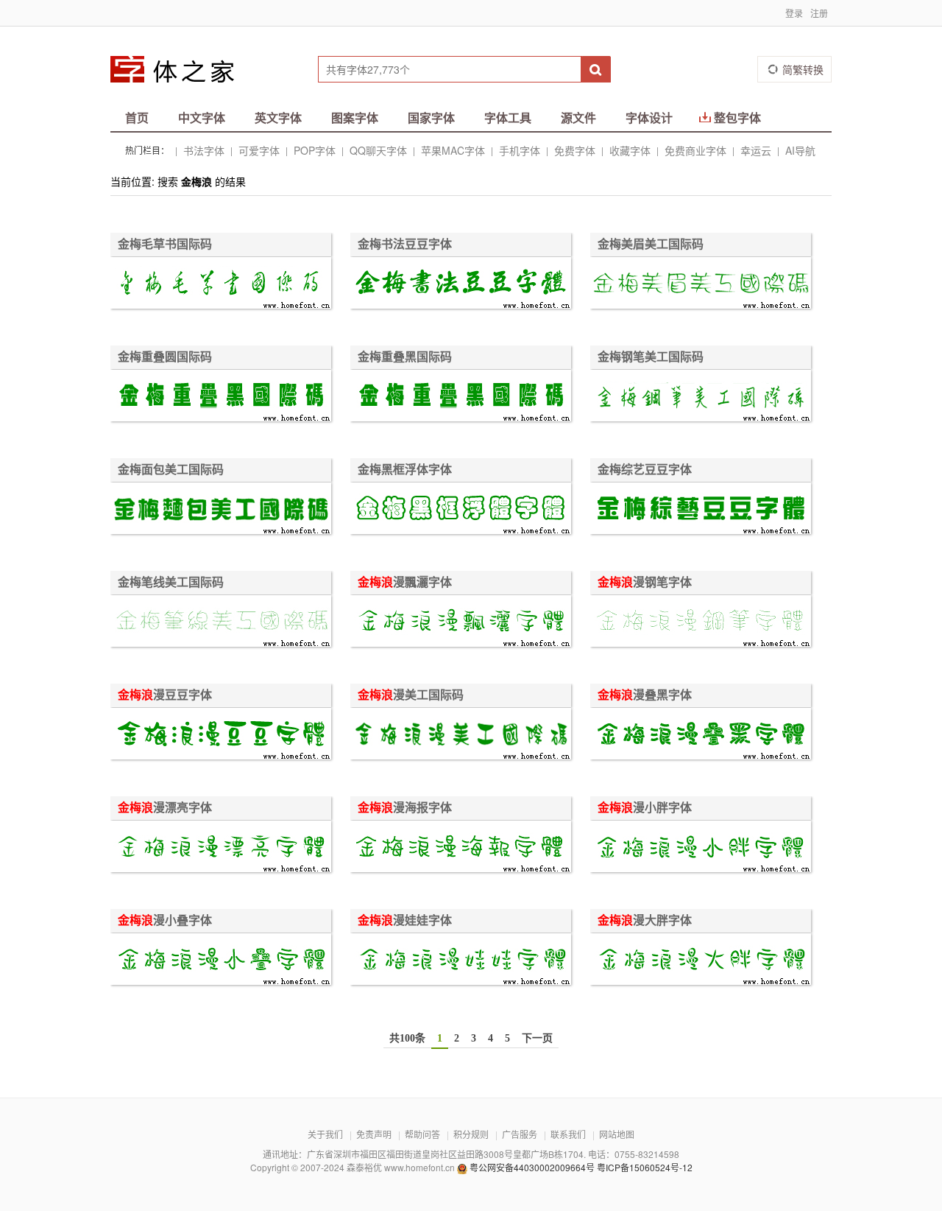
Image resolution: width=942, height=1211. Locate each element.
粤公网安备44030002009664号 (532, 1167)
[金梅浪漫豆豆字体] (220, 735)
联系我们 (568, 1134)
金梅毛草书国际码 (165, 243)
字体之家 (181, 69)
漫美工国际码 (411, 694)
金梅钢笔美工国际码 (651, 356)
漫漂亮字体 (165, 807)
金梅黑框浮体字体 (405, 469)
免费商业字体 (695, 150)
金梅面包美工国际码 (171, 469)
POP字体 (315, 150)
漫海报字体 (405, 807)
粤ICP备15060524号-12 (645, 1167)
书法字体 (203, 150)
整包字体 (737, 117)
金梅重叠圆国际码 (165, 356)
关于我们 (325, 1134)
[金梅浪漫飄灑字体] (460, 623)
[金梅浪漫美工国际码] (460, 735)
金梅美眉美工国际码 (651, 243)
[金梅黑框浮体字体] (460, 510)
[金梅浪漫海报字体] (460, 848)
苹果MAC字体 (453, 150)
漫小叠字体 (165, 920)
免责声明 (374, 1134)
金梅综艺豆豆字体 (645, 469)
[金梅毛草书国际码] (220, 284)
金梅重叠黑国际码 (405, 356)
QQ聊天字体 (378, 150)
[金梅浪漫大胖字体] (700, 961)
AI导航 (800, 150)
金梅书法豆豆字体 (405, 243)
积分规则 (471, 1134)
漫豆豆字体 (165, 694)
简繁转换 (803, 69)
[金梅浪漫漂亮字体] (220, 848)
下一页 (537, 1038)
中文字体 (201, 117)
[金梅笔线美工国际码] (220, 623)
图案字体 (354, 117)
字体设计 (649, 117)
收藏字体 (630, 150)
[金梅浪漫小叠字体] (220, 961)
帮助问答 (422, 1134)
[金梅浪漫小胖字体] (700, 848)
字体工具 (507, 117)
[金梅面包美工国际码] (220, 510)
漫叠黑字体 (645, 694)
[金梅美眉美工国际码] (700, 284)
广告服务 (519, 1134)
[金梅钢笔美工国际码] (700, 397)
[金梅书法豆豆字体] (460, 284)
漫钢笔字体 (645, 582)
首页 (137, 117)
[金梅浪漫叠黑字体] (700, 735)
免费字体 (574, 150)
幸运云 (755, 150)
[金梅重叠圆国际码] (220, 397)
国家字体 (431, 117)
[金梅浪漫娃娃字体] (460, 961)
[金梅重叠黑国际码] (460, 397)
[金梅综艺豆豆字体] (700, 510)
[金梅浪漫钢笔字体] (700, 623)
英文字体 (278, 117)
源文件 (578, 117)
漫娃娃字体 (405, 920)
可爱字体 (259, 150)
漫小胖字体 (645, 807)
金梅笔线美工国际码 (171, 582)
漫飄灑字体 (405, 582)
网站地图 (616, 1134)
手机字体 (519, 150)
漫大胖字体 (645, 920)
